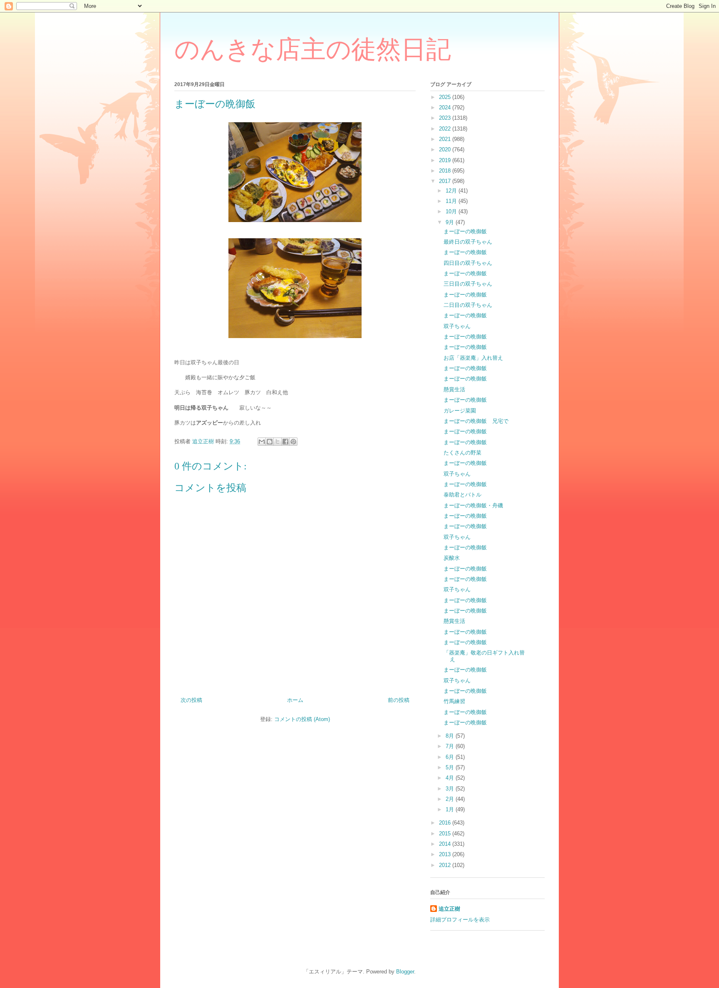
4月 (451, 778)
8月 (451, 736)
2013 (445, 854)
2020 (445, 149)
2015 (445, 833)
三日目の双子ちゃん (468, 284)
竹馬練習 (454, 701)
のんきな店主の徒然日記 (312, 49)
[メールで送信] (262, 441)
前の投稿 (398, 700)
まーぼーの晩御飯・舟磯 (473, 505)
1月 (451, 809)
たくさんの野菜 (462, 453)
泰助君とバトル (462, 495)
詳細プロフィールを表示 (460, 919)
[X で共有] (277, 441)
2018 (445, 171)
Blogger (405, 971)
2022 (445, 129)
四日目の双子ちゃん (468, 263)
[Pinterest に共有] (293, 441)
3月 (451, 788)
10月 (452, 211)
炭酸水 (452, 558)
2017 (445, 181)
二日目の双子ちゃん (468, 305)
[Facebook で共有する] (285, 441)
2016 (445, 823)
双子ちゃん (457, 326)
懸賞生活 (454, 389)
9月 (451, 222)
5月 (451, 767)
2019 (445, 160)
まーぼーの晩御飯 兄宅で (476, 421)
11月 (452, 201)
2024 (445, 107)
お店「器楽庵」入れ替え (473, 358)
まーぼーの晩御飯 (465, 231)
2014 (445, 844)
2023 (445, 118)
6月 (451, 757)
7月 (451, 746)
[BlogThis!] (269, 441)
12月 (452, 191)
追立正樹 (449, 909)
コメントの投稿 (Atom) (302, 719)
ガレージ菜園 (460, 411)
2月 (451, 799)
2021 (445, 139)
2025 (445, 97)
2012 (445, 865)
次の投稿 (191, 700)
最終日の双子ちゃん (468, 242)
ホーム (295, 700)
